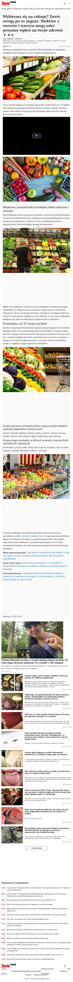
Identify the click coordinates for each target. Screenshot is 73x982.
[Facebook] (5, 35)
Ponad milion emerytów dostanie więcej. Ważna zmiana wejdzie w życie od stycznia (35, 955)
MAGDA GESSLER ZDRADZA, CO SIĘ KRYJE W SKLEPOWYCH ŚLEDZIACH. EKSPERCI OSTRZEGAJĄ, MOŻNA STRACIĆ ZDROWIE (35, 566)
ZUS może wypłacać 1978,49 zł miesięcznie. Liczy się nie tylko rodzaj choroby (33, 934)
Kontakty (28, 975)
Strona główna (6, 9)
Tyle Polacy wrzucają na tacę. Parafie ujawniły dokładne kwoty (28, 919)
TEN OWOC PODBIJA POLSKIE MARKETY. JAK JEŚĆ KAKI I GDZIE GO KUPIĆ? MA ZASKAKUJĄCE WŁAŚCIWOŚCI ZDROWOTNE (36, 556)
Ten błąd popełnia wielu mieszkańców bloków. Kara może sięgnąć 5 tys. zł (31, 900)
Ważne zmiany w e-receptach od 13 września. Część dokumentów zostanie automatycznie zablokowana (37, 910)
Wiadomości (18, 9)
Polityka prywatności (40, 975)
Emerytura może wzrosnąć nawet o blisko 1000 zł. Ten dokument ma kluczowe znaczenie (36, 915)
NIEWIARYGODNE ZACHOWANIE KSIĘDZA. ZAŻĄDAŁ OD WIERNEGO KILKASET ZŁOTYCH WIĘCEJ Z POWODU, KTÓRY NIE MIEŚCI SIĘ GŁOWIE (34, 577)
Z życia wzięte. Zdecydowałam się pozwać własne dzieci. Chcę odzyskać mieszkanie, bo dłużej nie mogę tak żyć (38, 950)
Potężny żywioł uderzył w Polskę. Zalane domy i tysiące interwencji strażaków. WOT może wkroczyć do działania (37, 924)
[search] (70, 3)
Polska (25, 9)
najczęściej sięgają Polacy (32, 536)
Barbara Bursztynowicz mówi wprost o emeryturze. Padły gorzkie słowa (30, 959)
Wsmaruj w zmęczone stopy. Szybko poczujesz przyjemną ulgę (27, 938)
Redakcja (63, 971)
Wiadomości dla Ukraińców (55, 9)
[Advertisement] (36, 290)
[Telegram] (8, 35)
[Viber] (12, 35)
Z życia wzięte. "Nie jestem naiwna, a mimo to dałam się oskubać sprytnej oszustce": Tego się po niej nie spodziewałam (39, 889)
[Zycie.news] (8, 3)
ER (10, 46)
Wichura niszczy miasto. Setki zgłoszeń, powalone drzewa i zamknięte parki (32, 929)
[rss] (64, 3)
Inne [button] (68, 9)
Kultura (32, 9)
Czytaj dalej (36, 848)
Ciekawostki (40, 9)
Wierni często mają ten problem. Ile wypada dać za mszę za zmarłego (30, 904)
